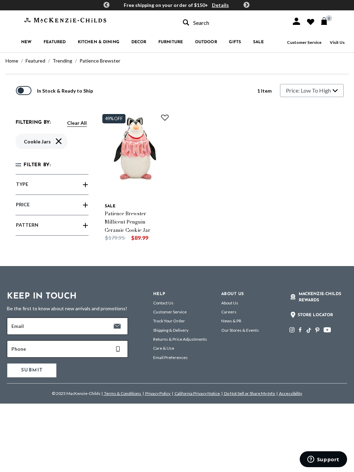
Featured (35, 61)
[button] (296, 21)
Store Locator (315, 315)
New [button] (26, 42)
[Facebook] (300, 329)
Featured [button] (55, 42)
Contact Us (163, 302)
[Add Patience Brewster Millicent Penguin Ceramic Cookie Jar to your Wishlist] (164, 117)
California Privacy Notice (197, 393)
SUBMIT (32, 370)
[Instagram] (292, 329)
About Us (229, 302)
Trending (62, 61)
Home (12, 61)
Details (220, 5)
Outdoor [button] (206, 42)
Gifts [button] (235, 42)
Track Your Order (169, 320)
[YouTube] (327, 329)
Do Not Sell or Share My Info (249, 393)
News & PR (231, 320)
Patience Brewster (100, 61)
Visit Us (337, 42)
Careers (228, 311)
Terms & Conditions (122, 393)
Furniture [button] (170, 42)
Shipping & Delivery (170, 330)
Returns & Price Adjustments (180, 339)
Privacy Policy (158, 393)
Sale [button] (258, 42)
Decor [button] (139, 42)
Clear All (77, 123)
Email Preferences (170, 357)
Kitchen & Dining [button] (98, 42)
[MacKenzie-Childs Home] (65, 19)
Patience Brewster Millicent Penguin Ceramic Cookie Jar (127, 222)
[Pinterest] (317, 329)
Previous (106, 5)
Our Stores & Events (240, 330)
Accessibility (290, 393)
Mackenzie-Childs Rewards (320, 297)
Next (246, 5)
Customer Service (304, 42)
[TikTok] (308, 330)
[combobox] (231, 23)
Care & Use (163, 348)
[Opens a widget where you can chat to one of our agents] (323, 460)
